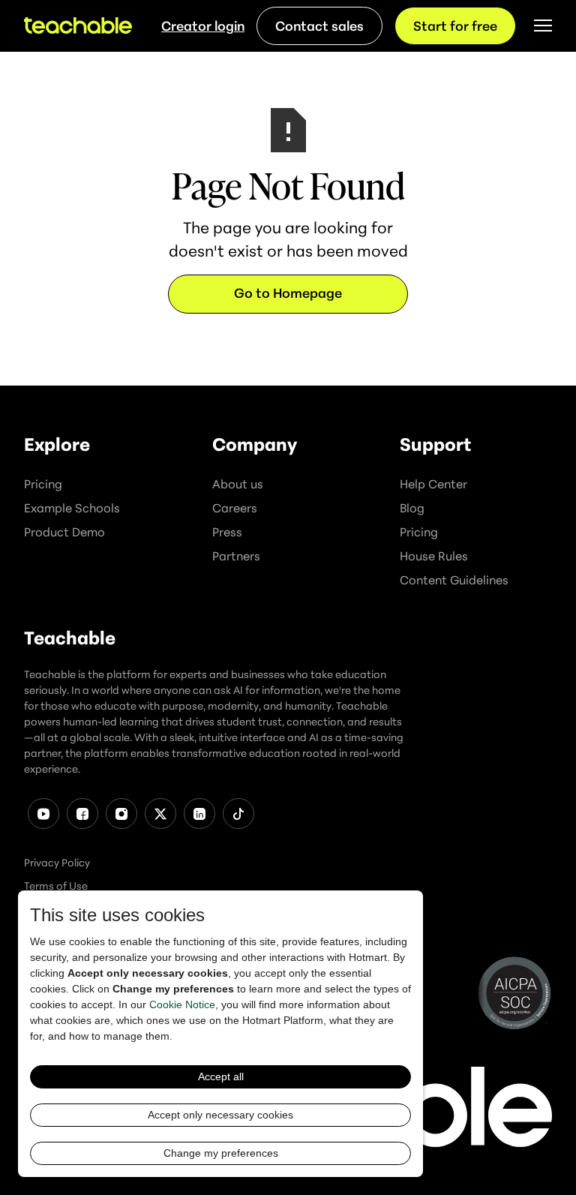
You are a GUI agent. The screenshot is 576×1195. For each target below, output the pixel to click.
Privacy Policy (57, 862)
